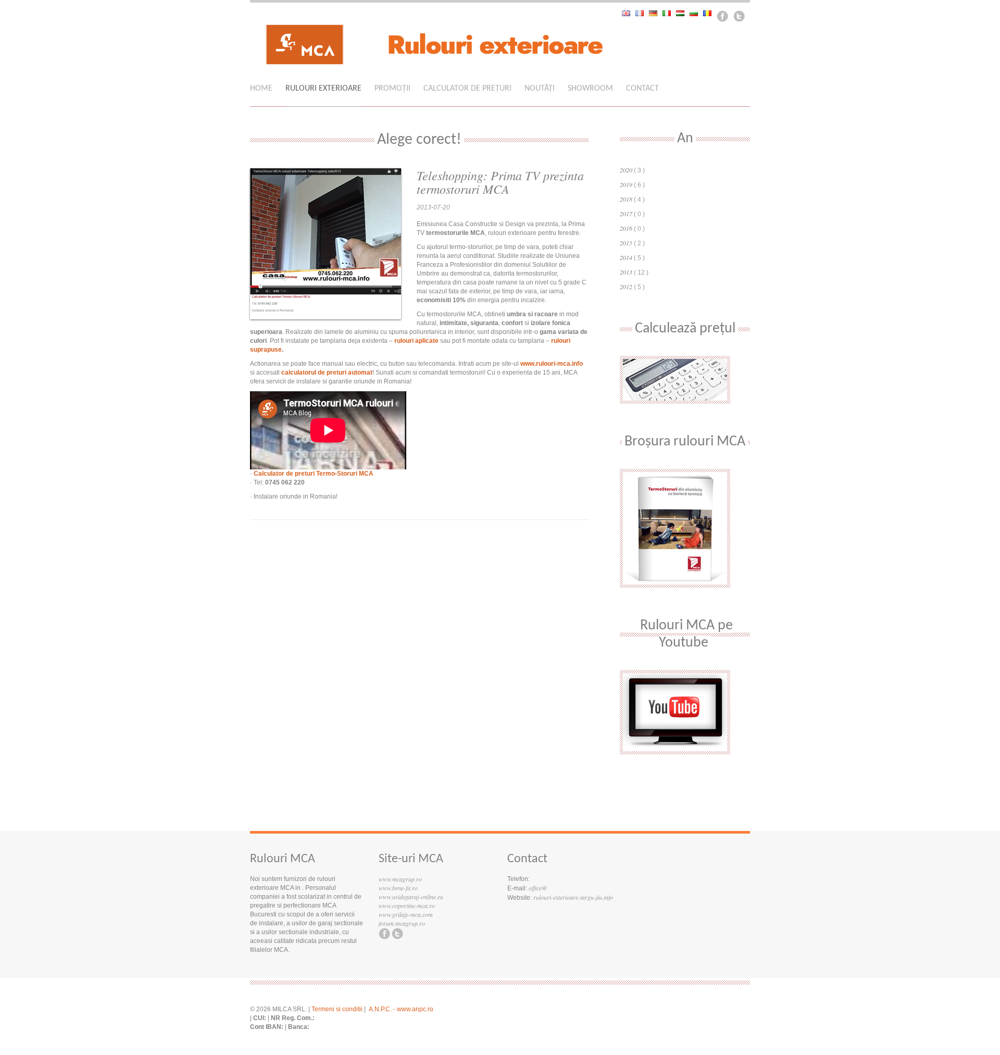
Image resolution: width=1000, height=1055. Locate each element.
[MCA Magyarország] (683, 13)
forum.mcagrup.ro (402, 923)
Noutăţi (539, 88)
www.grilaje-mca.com (406, 914)
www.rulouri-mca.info (551, 363)
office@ (538, 888)
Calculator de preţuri (467, 88)
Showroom (590, 88)
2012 (626, 286)
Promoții (392, 88)
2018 (626, 199)
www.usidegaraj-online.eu (411, 896)
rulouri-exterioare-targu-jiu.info (573, 897)
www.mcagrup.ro (400, 879)
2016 (626, 228)
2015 (626, 243)
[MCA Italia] (669, 13)
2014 (626, 257)
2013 (626, 272)
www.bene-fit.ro (398, 888)
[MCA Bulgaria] (696, 13)
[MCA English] (628, 13)
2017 (626, 213)
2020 (626, 170)
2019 (626, 184)
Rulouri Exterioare (323, 88)
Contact (642, 88)
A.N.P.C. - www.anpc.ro (401, 1009)
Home (261, 88)
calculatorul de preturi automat (326, 372)
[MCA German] (655, 13)
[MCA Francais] (642, 13)
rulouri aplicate (416, 340)
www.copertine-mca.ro (407, 905)
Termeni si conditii (336, 1009)
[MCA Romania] (710, 13)
